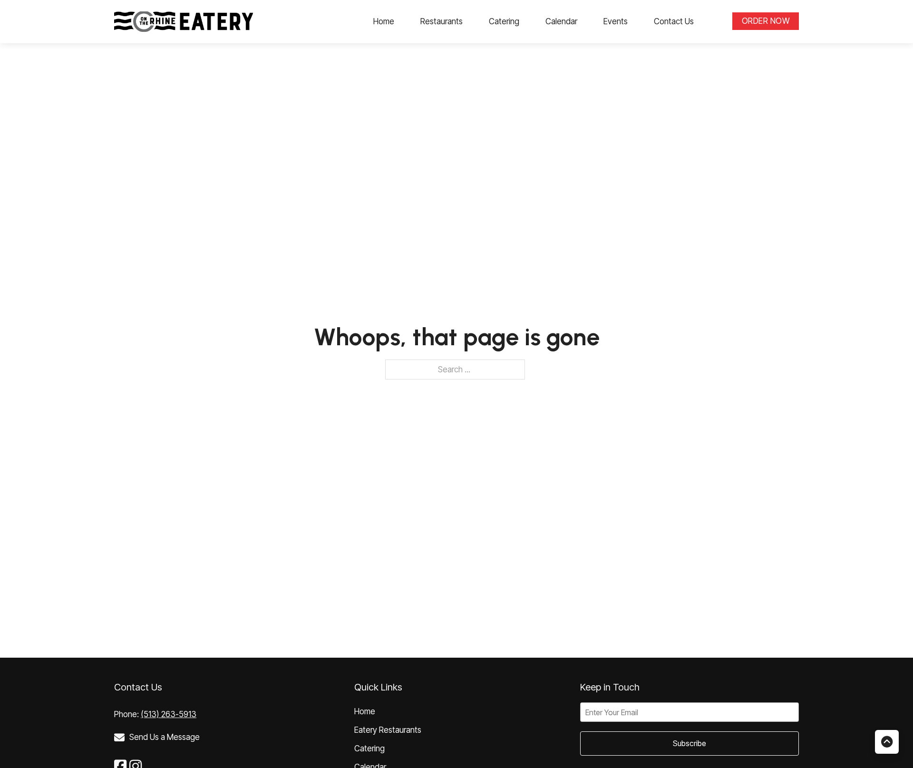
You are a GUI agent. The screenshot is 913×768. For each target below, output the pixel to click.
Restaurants (441, 21)
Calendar (561, 21)
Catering (504, 21)
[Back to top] (887, 742)
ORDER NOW (766, 21)
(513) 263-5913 (168, 714)
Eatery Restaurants (387, 730)
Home (383, 21)
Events (615, 21)
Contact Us (674, 21)
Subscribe (689, 743)
